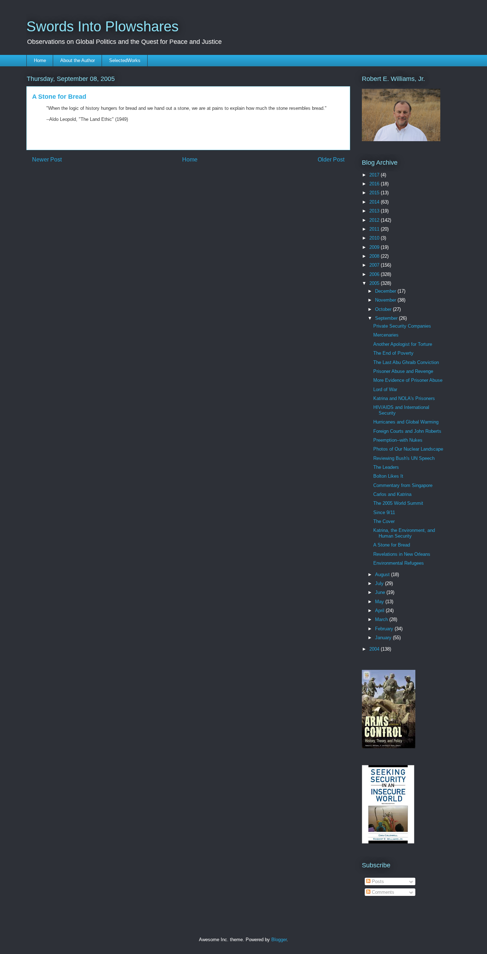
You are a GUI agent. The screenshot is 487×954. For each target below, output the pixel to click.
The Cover (384, 521)
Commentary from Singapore (402, 485)
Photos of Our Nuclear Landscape (408, 449)
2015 (375, 192)
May (380, 601)
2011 (375, 229)
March (382, 619)
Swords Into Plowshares (102, 26)
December (386, 291)
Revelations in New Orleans (401, 554)
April (380, 610)
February (385, 628)
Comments (382, 892)
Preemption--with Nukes (397, 440)
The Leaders (386, 467)
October (384, 309)
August (383, 574)
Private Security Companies (402, 326)
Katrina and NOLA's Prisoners (404, 398)
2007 (375, 265)
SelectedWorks (124, 60)
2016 (375, 183)
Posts (377, 881)
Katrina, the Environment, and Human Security (404, 533)
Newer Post (47, 160)
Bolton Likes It (388, 476)
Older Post (331, 160)
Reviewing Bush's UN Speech (404, 458)
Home (40, 60)
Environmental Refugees (398, 563)
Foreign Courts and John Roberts (407, 431)
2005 (375, 283)
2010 (375, 238)
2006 (375, 274)
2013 (375, 211)
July (380, 583)
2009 (375, 247)
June (380, 592)
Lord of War (385, 389)
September (387, 318)
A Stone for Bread (391, 545)
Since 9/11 (384, 512)
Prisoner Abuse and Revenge (403, 371)
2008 (375, 256)
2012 (375, 220)
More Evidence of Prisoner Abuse (407, 380)
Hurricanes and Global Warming (406, 422)
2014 (375, 202)
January (384, 637)
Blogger (279, 939)
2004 (375, 649)
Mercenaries (386, 335)
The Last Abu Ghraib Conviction (406, 362)
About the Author (77, 60)
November (386, 300)
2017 (375, 175)
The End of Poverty (393, 353)
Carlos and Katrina (392, 494)
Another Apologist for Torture (402, 344)
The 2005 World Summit (398, 503)
